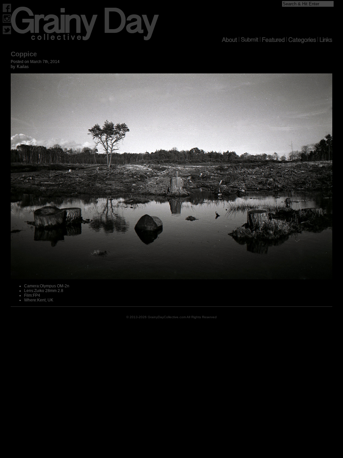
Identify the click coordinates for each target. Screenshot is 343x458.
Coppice (24, 54)
